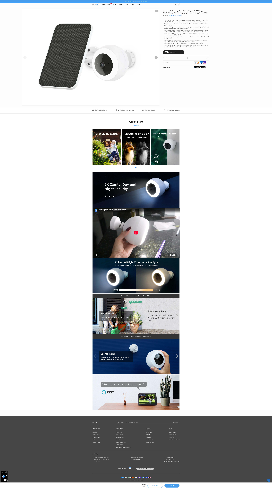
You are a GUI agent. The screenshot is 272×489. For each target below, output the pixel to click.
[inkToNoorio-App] (197, 68)
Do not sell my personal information (123, 447)
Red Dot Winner (96, 434)
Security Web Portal (150, 442)
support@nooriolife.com (137, 457)
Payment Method (119, 437)
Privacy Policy (119, 432)
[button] (172, 4)
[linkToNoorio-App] (203, 68)
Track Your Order (149, 439)
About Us (95, 432)
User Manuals (149, 432)
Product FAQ (148, 437)
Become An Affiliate (97, 442)
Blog (93, 439)
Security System (172, 434)
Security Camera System (174, 439)
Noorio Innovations (133, 480)
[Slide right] (156, 57)
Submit (176, 422)
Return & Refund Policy (121, 442)
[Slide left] (25, 57)
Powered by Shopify (141, 480)
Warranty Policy (119, 444)
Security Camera (172, 432)
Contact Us (148, 434)
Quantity (165, 57)
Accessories (171, 437)
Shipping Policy (119, 439)
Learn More (136, 125)
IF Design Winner (96, 437)
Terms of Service (119, 434)
